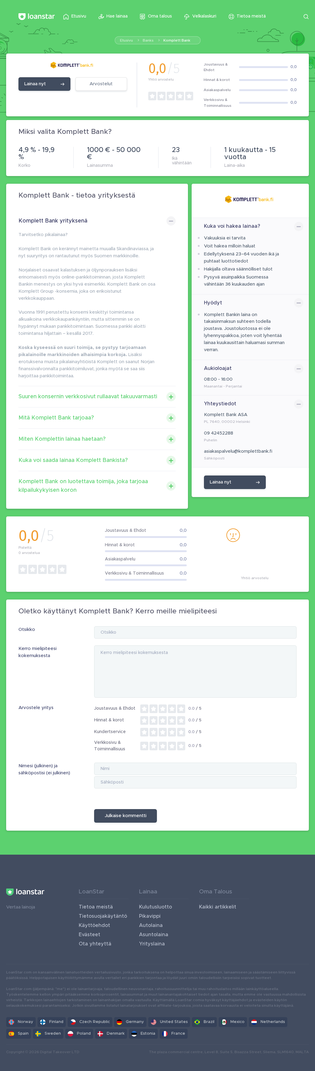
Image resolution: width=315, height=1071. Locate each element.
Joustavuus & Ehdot (114, 708)
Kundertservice (110, 732)
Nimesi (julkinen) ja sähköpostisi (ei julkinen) (44, 769)
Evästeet (89, 934)
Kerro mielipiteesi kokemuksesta (37, 652)
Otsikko (26, 629)
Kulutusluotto (155, 907)
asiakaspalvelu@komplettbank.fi (238, 451)
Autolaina (151, 925)
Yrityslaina (152, 943)
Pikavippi (150, 916)
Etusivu (126, 40)
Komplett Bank (176, 40)
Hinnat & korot (109, 720)
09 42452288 (218, 433)
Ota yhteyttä (95, 943)
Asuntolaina (153, 934)
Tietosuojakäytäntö (103, 916)
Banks (148, 40)
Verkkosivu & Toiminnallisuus (109, 745)
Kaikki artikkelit (217, 907)
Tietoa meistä (96, 907)
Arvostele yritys (36, 707)
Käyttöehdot (94, 925)
